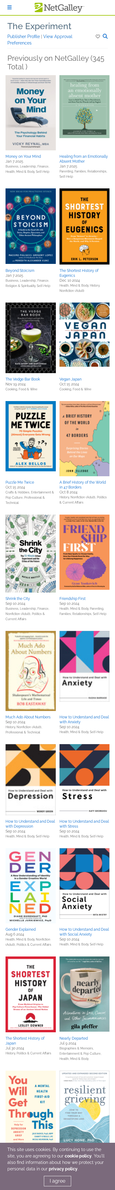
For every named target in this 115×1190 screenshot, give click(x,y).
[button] (98, 36)
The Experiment (39, 26)
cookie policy (78, 1155)
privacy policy (63, 1168)
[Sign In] (9, 7)
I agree (57, 1181)
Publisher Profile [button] (24, 36)
